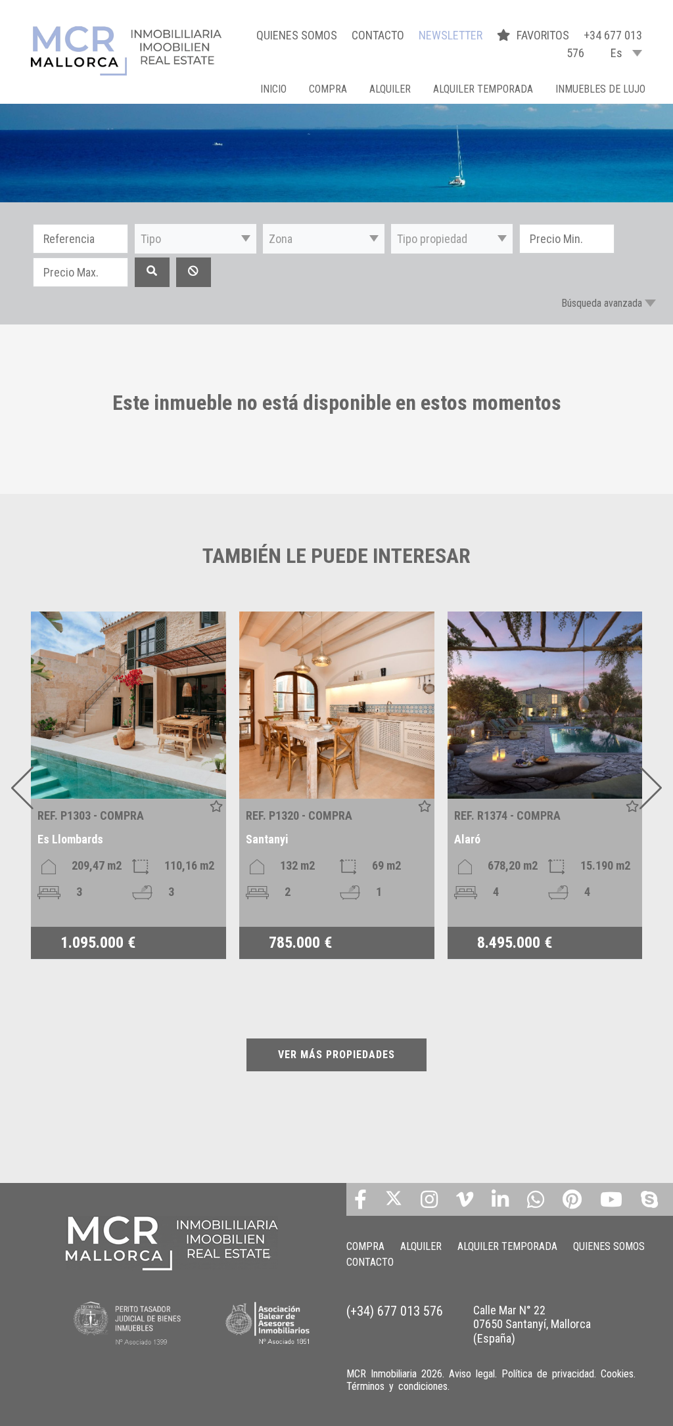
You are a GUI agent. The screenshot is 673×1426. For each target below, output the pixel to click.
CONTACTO (378, 35)
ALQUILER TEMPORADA (483, 89)
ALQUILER (390, 89)
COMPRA (328, 89)
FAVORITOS (544, 35)
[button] (195, 239)
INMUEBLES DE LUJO (600, 89)
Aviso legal (472, 1374)
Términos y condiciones (397, 1386)
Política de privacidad (547, 1374)
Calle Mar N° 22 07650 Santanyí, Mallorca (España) (532, 1324)
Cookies (617, 1374)
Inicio (273, 89)
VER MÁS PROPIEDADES (336, 1054)
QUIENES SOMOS (296, 35)
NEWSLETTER (450, 35)
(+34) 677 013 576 (394, 1311)
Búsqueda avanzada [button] (601, 303)
